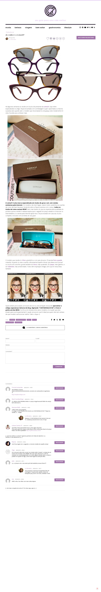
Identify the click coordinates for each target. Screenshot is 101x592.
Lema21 (46, 107)
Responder (59, 388)
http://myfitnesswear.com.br (33, 430)
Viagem (28, 27)
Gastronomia (55, 27)
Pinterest (82, 27)
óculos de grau (9, 322)
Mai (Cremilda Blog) (17, 399)
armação (12, 319)
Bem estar (40, 27)
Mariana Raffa (16, 407)
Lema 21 (29, 319)
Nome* (7, 338)
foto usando (57, 260)
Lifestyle (68, 27)
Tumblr (57, 320)
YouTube (85, 27)
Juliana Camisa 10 (17, 425)
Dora (35, 264)
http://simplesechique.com (18, 394)
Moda (8, 27)
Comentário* (9, 351)
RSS (94, 27)
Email (63, 320)
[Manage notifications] (97, 588)
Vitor (24, 260)
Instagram (80, 27)
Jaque (52, 264)
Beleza (18, 27)
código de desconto (21, 319)
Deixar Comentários (37, 327)
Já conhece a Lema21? (15, 35)
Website (8, 345)
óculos (34, 319)
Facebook (51, 320)
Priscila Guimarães (17, 387)
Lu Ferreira (12, 39)
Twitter (88, 27)
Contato (92, 27)
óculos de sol (18, 322)
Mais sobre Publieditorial (86, 37)
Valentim (11, 267)
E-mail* (37, 338)
